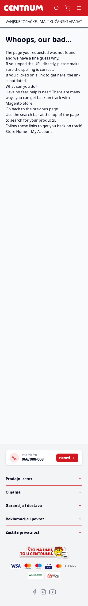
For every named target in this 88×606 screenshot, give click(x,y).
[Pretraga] (56, 8)
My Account (41, 131)
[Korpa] (68, 8)
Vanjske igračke (21, 21)
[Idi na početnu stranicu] (23, 8)
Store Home (16, 131)
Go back (13, 109)
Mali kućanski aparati (61, 21)
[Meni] (79, 8)
